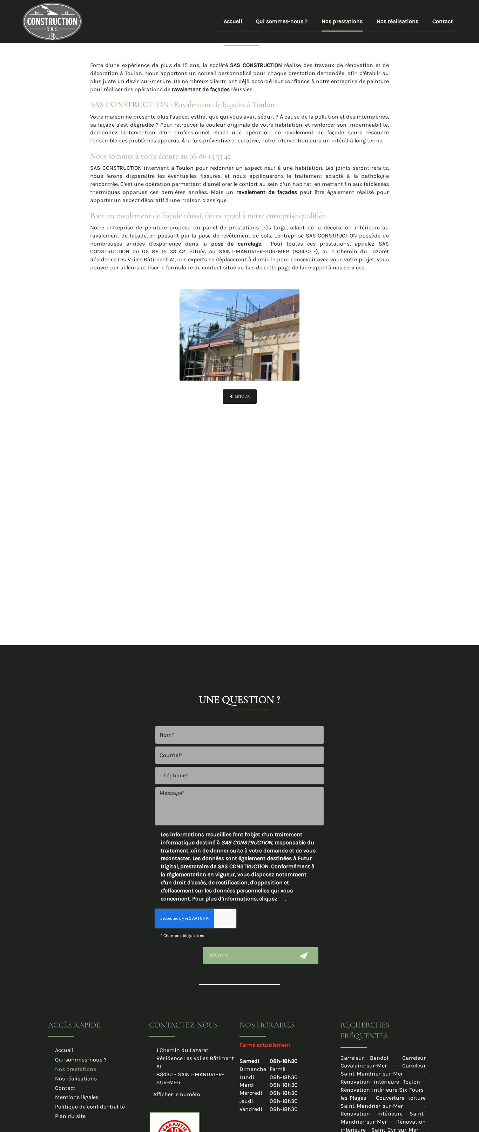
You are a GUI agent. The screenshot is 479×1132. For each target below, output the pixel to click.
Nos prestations (342, 21)
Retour (242, 396)
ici (282, 898)
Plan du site (70, 1116)
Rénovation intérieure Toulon (380, 1081)
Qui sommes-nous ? (282, 21)
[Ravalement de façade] (239, 335)
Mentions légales (77, 1097)
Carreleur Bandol (364, 1057)
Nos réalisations (397, 21)
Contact (442, 21)
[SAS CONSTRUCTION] (52, 21)
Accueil (233, 21)
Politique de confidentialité (90, 1106)
